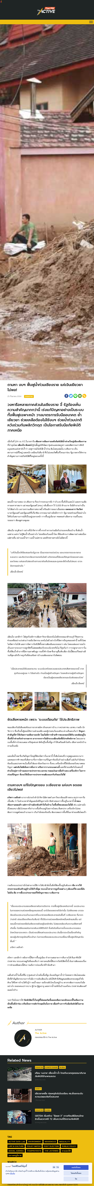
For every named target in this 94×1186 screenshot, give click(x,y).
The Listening (51, 1151)
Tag (9, 1137)
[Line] (75, 396)
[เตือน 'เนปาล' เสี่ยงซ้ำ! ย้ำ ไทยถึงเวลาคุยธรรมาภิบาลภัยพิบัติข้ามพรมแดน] (19, 1075)
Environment (34, 1141)
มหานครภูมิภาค (15, 1155)
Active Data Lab (17, 1141)
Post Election (51, 1146)
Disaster (29, 396)
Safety (38, 1089)
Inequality (64, 1141)
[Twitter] (71, 396)
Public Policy (69, 1146)
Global (62, 1067)
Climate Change (51, 1067)
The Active (41, 1033)
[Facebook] (66, 396)
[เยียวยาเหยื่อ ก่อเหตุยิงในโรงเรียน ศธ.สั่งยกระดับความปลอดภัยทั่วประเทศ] (19, 1096)
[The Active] (46, 11)
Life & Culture (16, 1146)
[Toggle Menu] (91, 22)
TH (57, 1167)
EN (54, 1167)
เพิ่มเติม (12, 1173)
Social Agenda (16, 1151)
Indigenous (50, 1141)
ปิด (76, 1179)
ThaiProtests (34, 1151)
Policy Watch (34, 1146)
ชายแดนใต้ (66, 1151)
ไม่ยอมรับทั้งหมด (76, 1173)
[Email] (80, 396)
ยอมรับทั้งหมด (76, 1167)
